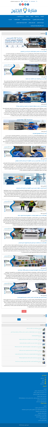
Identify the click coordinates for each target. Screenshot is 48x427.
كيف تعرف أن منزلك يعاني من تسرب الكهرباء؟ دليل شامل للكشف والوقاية (30, 339)
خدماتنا (27, 16)
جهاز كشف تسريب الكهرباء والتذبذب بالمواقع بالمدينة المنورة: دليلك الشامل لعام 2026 (28, 346)
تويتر (43, 380)
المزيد (24, 311)
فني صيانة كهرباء (20, 16)
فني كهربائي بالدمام (43, 418)
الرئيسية (42, 16)
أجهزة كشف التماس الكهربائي (38, 19)
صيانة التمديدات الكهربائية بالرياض (40, 415)
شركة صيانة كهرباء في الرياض (41, 401)
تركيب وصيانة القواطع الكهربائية (39, 133)
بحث (19, 319)
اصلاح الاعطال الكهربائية (42, 413)
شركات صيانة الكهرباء (26, 19)
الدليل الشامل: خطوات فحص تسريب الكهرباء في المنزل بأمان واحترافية (31, 188)
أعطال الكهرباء (17, 19)
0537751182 (26, 1)
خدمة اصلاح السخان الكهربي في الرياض (39, 394)
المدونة (32, 16)
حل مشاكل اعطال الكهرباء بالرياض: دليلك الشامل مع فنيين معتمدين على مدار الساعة (28, 361)
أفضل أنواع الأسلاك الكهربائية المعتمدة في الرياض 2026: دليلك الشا (32, 270)
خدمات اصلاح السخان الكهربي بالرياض (40, 392)
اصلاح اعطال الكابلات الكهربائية (41, 411)
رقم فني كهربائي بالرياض (42, 420)
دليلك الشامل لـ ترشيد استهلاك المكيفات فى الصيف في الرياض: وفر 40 (31, 106)
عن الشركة (37, 16)
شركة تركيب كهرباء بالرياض (41, 396)
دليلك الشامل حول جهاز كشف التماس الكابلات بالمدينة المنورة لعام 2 (31, 297)
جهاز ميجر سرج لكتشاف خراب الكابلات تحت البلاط (36, 78)
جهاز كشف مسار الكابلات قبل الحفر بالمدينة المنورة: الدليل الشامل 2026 (30, 350)
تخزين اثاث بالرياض (40, 22)
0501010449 (33, 1)
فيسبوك (42, 378)
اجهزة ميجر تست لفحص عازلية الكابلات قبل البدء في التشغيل (33, 51)
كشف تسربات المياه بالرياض (21, 22)
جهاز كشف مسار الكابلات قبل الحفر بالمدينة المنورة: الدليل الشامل (32, 242)
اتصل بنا (10, 19)
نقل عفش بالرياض (32, 22)
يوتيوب (42, 382)
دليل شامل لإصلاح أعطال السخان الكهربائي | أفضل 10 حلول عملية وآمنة (34, 409)
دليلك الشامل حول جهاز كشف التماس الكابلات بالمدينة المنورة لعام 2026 (30, 357)
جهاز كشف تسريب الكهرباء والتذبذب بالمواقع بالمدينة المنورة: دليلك (32, 215)
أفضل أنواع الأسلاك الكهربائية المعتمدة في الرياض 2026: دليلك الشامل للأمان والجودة (28, 354)
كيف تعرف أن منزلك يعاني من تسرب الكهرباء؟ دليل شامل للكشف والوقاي (30, 160)
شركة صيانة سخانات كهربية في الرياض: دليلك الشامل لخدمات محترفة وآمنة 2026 (32, 398)
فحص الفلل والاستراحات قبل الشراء (37, 25)
